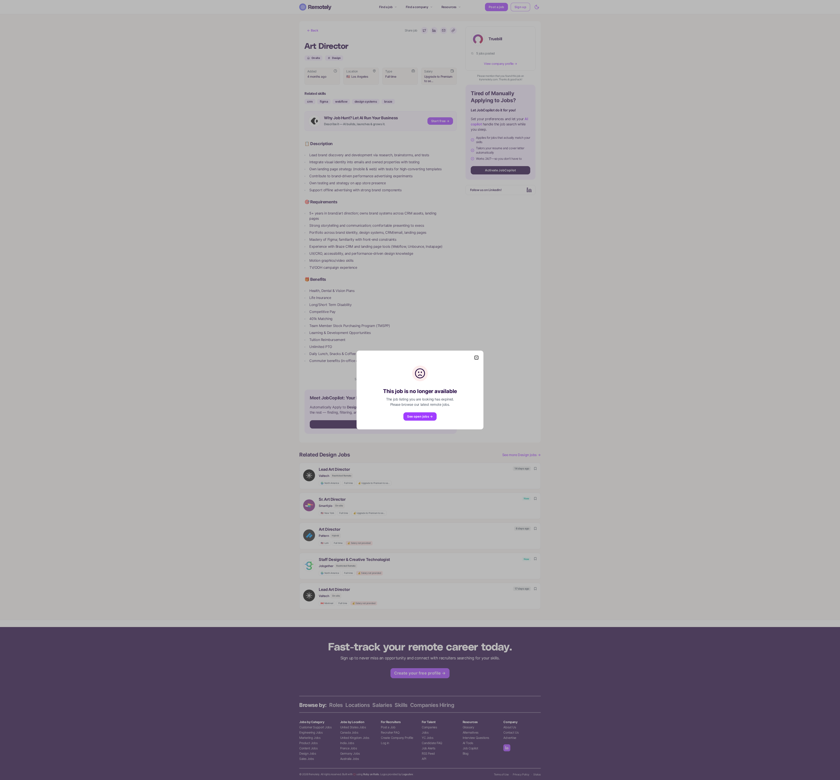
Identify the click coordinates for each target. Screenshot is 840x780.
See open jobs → (420, 416)
